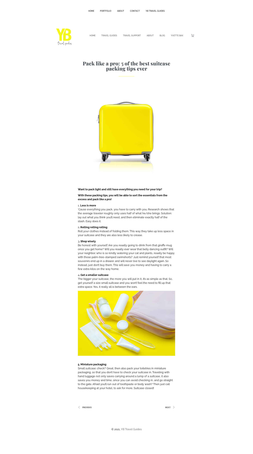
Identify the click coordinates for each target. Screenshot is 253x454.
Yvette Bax (177, 35)
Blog (162, 35)
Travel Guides (109, 35)
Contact (135, 11)
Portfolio (105, 11)
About (120, 11)
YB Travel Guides (155, 11)
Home (91, 11)
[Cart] (193, 35)
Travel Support (132, 35)
